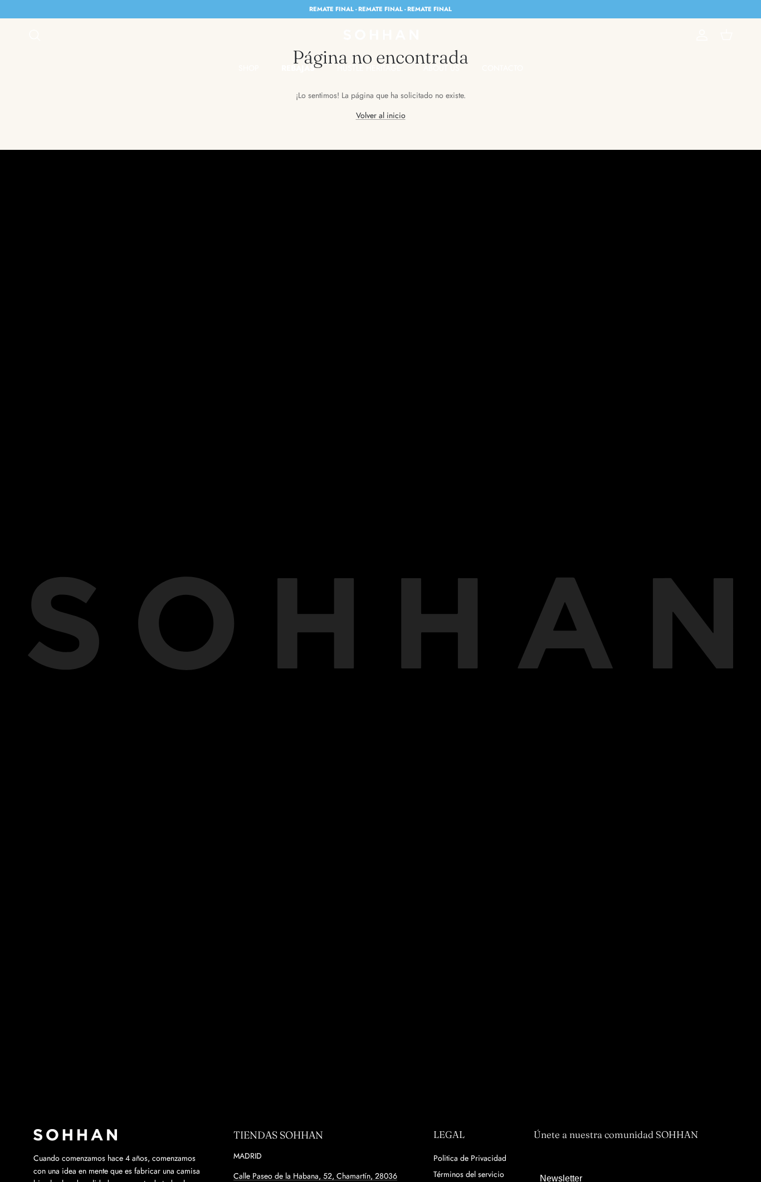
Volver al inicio (381, 115)
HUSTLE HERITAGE (369, 68)
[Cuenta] (700, 35)
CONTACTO (502, 68)
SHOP (248, 68)
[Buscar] (34, 35)
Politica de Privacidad (469, 1158)
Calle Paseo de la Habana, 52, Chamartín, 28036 (315, 1175)
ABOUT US (441, 68)
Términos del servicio (468, 1174)
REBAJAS (298, 68)
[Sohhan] (380, 35)
